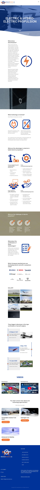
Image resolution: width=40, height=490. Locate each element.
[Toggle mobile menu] (38, 1)
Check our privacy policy (25, 476)
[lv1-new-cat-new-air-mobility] (10, 427)
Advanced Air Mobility (8, 437)
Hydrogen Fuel (25, 417)
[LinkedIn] (2, 472)
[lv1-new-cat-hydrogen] (29, 408)
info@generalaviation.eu (7, 479)
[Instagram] (1, 472)
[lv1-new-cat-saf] (10, 408)
